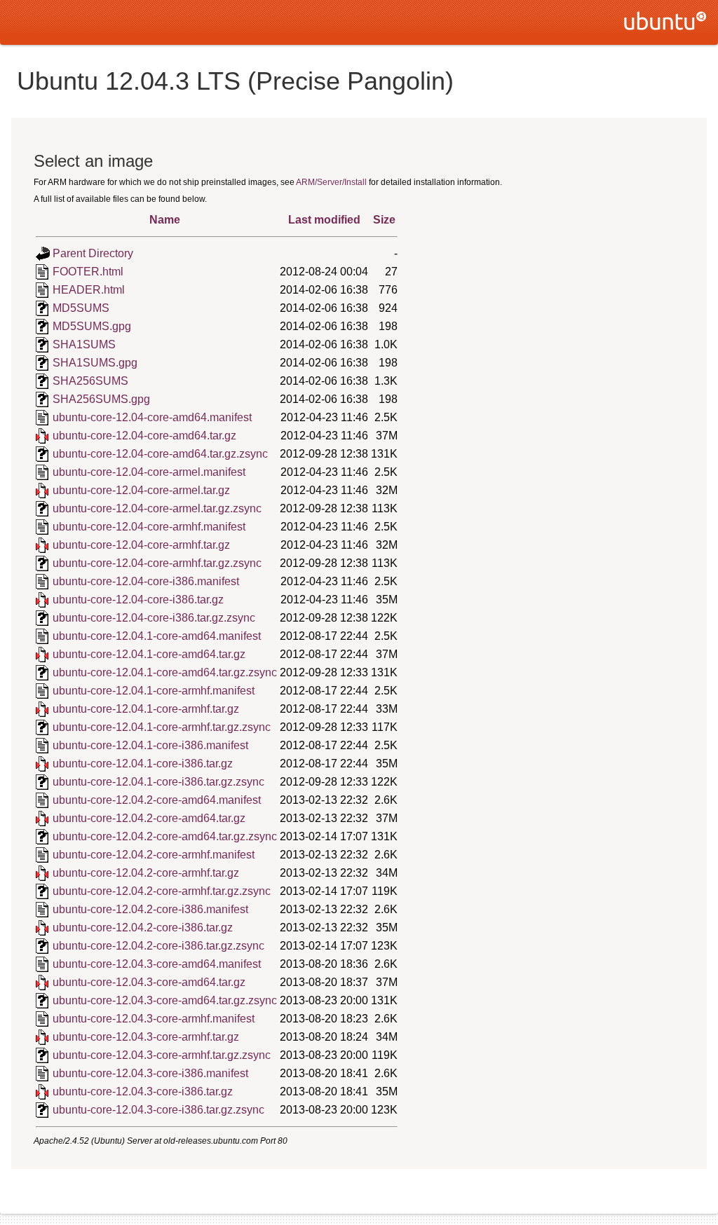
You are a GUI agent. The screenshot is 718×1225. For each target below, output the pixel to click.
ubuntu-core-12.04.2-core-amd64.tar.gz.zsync (165, 836)
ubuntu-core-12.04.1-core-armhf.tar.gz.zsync (162, 727)
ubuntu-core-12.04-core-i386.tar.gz (138, 599)
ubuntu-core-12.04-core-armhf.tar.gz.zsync (157, 563)
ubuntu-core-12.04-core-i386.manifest (146, 581)
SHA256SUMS (90, 381)
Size (384, 220)
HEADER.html (89, 290)
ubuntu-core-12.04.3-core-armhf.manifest (154, 1019)
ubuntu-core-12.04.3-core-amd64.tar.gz (149, 982)
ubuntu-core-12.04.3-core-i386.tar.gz (143, 1091)
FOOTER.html (88, 272)
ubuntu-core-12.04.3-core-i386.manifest (150, 1073)
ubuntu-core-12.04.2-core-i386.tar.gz (143, 927)
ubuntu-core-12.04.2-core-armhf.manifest (154, 855)
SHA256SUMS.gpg (101, 399)
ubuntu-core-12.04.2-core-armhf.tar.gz (146, 873)
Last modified (324, 220)
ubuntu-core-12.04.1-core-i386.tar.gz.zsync (158, 782)
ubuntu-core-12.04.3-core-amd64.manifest (157, 964)
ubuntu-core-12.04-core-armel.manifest (149, 472)
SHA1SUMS (84, 344)
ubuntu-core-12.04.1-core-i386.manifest (150, 745)
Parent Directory (93, 253)
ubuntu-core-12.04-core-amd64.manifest (152, 417)
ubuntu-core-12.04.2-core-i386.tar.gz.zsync (158, 946)
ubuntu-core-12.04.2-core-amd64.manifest (157, 800)
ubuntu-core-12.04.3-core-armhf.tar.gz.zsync (162, 1055)
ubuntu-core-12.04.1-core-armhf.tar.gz (146, 709)
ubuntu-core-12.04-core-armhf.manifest (149, 527)
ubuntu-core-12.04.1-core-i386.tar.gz (143, 763)
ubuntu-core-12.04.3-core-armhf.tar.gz (146, 1037)
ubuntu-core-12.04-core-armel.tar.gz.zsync (157, 508)
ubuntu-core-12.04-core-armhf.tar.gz (141, 545)
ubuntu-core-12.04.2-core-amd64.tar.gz (149, 818)
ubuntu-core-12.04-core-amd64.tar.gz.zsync (160, 454)
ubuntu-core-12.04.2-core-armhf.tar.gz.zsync (162, 891)
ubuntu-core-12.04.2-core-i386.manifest (150, 909)
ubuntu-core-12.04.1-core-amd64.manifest (157, 636)
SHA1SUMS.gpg (95, 363)
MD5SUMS (81, 308)
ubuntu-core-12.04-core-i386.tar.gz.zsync (154, 618)
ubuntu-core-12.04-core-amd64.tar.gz (144, 436)
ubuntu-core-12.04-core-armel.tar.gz (141, 490)
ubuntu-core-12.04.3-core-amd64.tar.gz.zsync (165, 1000)
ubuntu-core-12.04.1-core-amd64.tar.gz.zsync (165, 672)
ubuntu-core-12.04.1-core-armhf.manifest (154, 691)
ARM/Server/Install (331, 182)
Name (164, 220)
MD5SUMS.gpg (92, 326)
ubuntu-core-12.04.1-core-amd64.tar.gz (149, 654)
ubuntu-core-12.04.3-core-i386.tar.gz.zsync (158, 1110)
